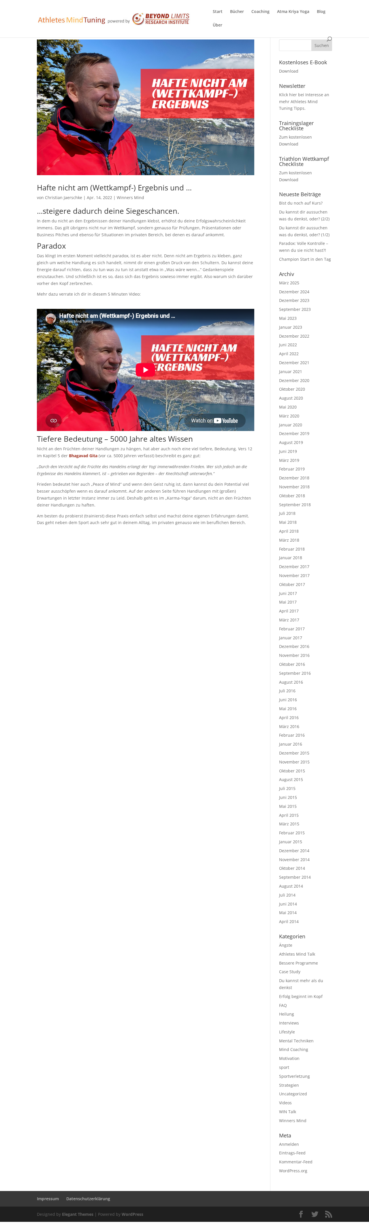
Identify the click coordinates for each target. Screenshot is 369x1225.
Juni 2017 (288, 593)
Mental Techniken (296, 1040)
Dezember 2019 (294, 433)
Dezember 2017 (294, 566)
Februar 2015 (292, 832)
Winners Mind (130, 197)
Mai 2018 (288, 522)
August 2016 (291, 682)
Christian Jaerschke (63, 197)
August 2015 (291, 779)
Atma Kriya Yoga (293, 12)
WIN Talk (287, 1111)
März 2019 (289, 460)
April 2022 (289, 353)
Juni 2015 (288, 797)
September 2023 (295, 309)
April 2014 (289, 921)
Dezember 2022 (294, 336)
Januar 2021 (290, 371)
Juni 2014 (288, 904)
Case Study (289, 971)
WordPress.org (293, 1170)
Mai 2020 (288, 407)
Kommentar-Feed (295, 1161)
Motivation (289, 1058)
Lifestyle (287, 1032)
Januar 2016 (290, 744)
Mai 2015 (288, 806)
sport (284, 1067)
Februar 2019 (292, 469)
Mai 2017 (288, 602)
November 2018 (294, 486)
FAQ (283, 1005)
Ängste (285, 945)
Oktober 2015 (292, 771)
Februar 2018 (292, 549)
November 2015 (294, 762)
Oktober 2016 (292, 664)
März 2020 (289, 416)
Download (288, 71)
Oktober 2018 (292, 495)
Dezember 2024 (294, 291)
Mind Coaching (293, 1049)
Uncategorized (293, 1094)
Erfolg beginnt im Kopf (301, 996)
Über (217, 25)
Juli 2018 (287, 513)
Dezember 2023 (294, 300)
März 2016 (289, 726)
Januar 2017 (290, 637)
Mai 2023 (288, 318)
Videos (285, 1102)
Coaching (260, 12)
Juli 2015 (287, 788)
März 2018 (289, 540)
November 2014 (294, 859)
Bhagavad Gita (83, 455)
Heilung (286, 1014)
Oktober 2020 (292, 389)
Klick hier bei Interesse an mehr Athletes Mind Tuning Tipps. (304, 101)
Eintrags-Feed (292, 1153)
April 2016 (289, 717)
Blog (321, 12)
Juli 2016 (287, 690)
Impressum (48, 1198)
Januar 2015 (290, 841)
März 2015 (289, 824)
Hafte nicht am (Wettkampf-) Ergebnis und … (114, 187)
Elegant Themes (77, 1214)
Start (218, 12)
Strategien (289, 1085)
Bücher (237, 12)
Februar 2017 (292, 629)
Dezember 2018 (294, 478)
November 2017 (294, 575)
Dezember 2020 (294, 380)
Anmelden (289, 1144)
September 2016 (295, 673)
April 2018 (289, 531)
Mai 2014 (288, 912)
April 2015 (289, 815)
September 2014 (295, 877)
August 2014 (291, 886)
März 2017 (289, 620)
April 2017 (289, 611)
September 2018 (295, 504)
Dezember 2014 (294, 850)
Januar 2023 (290, 327)
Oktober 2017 (292, 584)
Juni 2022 (288, 344)
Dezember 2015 (294, 753)
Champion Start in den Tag (305, 259)
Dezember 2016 (294, 646)
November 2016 (294, 655)
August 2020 (291, 398)
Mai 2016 (288, 708)
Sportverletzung (294, 1076)
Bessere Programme (298, 963)
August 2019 (291, 442)
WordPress (132, 1214)
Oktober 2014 (292, 868)
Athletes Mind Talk (297, 954)
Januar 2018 (290, 557)
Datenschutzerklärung (88, 1198)
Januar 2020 (290, 425)
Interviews (289, 1023)
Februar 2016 (292, 735)
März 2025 (289, 283)
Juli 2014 (287, 895)
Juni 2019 (288, 451)
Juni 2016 (288, 699)
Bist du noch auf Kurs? (301, 203)
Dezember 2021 (294, 362)
